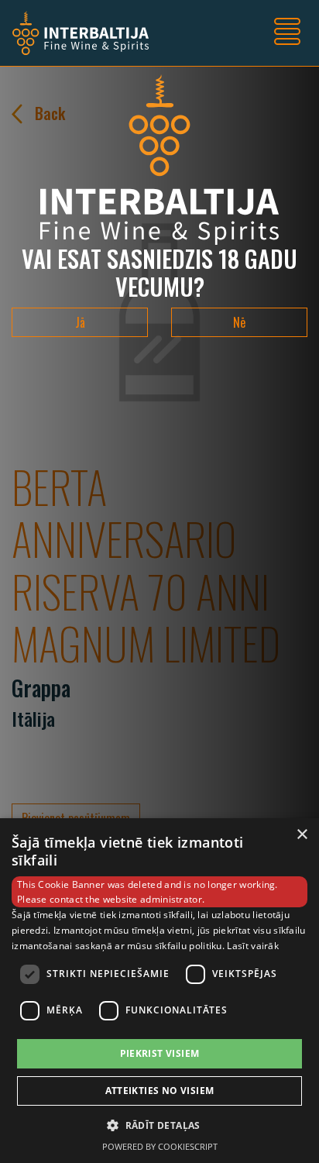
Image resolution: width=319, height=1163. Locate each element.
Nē (239, 322)
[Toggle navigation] (287, 33)
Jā (80, 322)
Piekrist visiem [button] (160, 1053)
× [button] (301, 835)
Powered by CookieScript (160, 1146)
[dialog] (159, 990)
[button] (159, 1125)
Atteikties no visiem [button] (159, 1090)
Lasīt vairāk (253, 945)
